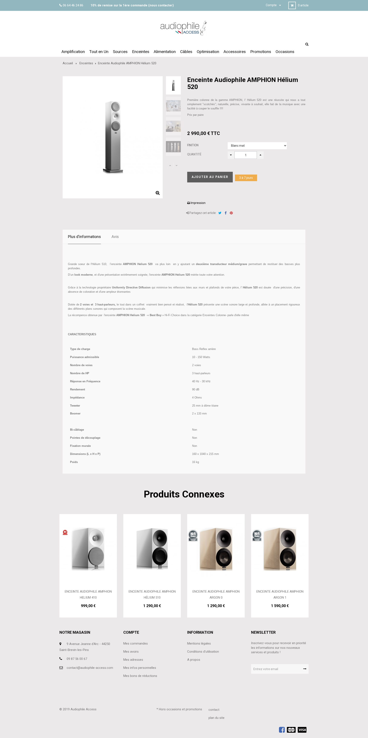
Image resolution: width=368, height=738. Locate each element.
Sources (120, 51)
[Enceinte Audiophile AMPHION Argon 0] (216, 549)
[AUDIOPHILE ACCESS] (184, 28)
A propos (193, 660)
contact (213, 710)
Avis (115, 236)
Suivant (176, 165)
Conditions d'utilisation (203, 651)
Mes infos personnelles (139, 668)
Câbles (186, 51)
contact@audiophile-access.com (90, 668)
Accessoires (235, 51)
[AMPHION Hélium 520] (173, 85)
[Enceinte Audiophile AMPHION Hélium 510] (152, 549)
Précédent (170, 165)
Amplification (73, 51)
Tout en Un (98, 51)
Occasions (285, 51)
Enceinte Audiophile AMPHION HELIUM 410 (88, 594)
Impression (198, 203)
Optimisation (208, 51)
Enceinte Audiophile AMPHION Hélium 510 (152, 594)
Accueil (68, 63)
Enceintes (140, 51)
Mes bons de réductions (140, 676)
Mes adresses (133, 660)
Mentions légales (199, 643)
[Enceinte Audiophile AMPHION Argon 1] (280, 549)
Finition (193, 145)
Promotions (260, 51)
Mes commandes (135, 643)
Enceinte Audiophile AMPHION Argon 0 (216, 594)
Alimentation (165, 51)
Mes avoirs (131, 651)
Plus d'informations (84, 236)
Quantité (194, 154)
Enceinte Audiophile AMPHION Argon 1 (279, 594)
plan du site (216, 718)
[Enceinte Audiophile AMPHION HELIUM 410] (88, 549)
